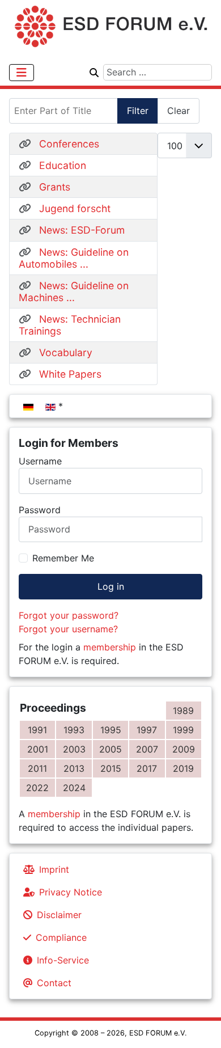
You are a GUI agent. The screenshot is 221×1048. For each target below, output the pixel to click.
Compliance (61, 937)
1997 (147, 730)
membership (109, 647)
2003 (74, 749)
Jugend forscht (74, 208)
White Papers (70, 374)
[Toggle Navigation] (21, 72)
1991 (37, 730)
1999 (183, 730)
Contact (54, 982)
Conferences (69, 144)
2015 (110, 768)
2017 (147, 768)
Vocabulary (65, 352)
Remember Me (63, 558)
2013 (73, 768)
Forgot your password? (68, 615)
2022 (37, 787)
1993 (73, 730)
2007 (147, 749)
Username (40, 461)
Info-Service (63, 960)
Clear (178, 110)
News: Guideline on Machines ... (74, 291)
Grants (54, 187)
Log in (110, 586)
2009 (183, 749)
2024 (74, 787)
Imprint (54, 869)
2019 (183, 768)
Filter (137, 110)
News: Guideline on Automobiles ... (74, 258)
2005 (110, 749)
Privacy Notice (70, 892)
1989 (183, 710)
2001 (37, 749)
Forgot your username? (68, 629)
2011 (37, 768)
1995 (110, 730)
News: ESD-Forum (82, 230)
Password (40, 509)
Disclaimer (59, 914)
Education (62, 165)
